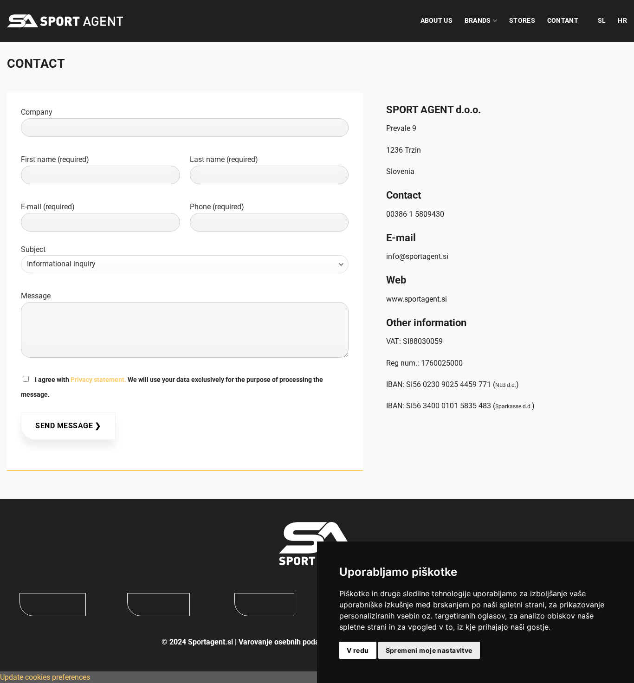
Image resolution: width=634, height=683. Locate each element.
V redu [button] (358, 650)
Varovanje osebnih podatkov (286, 642)
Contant (562, 21)
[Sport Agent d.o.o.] (65, 20)
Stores (522, 21)
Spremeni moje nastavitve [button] (429, 650)
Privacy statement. (98, 380)
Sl (602, 21)
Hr (622, 21)
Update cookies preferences (45, 677)
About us (437, 21)
